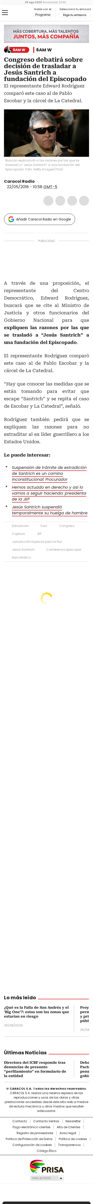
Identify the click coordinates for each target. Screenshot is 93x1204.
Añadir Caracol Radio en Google (43, 219)
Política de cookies (73, 1139)
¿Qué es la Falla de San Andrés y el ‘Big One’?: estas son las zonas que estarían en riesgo (36, 1011)
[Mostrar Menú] (5, 13)
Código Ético (46, 1151)
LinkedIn (72, 201)
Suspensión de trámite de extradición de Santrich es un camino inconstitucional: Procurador (49, 473)
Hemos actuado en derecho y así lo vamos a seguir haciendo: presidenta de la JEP (49, 493)
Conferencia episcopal (63, 549)
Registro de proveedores (35, 1133)
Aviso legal (68, 1133)
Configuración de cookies (32, 1145)
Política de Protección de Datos (29, 1139)
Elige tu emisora (74, 15)
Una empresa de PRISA (46, 1166)
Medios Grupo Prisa (46, 1178)
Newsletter (73, 1121)
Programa (42, 14)
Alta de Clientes (68, 1127)
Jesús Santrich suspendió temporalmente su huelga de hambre (50, 510)
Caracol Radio (24, 13)
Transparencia (69, 1145)
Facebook (48, 201)
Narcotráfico (21, 557)
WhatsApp (84, 201)
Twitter (60, 201)
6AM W (44, 50)
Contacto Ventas (46, 1121)
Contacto (19, 1121)
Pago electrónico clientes (32, 1127)
